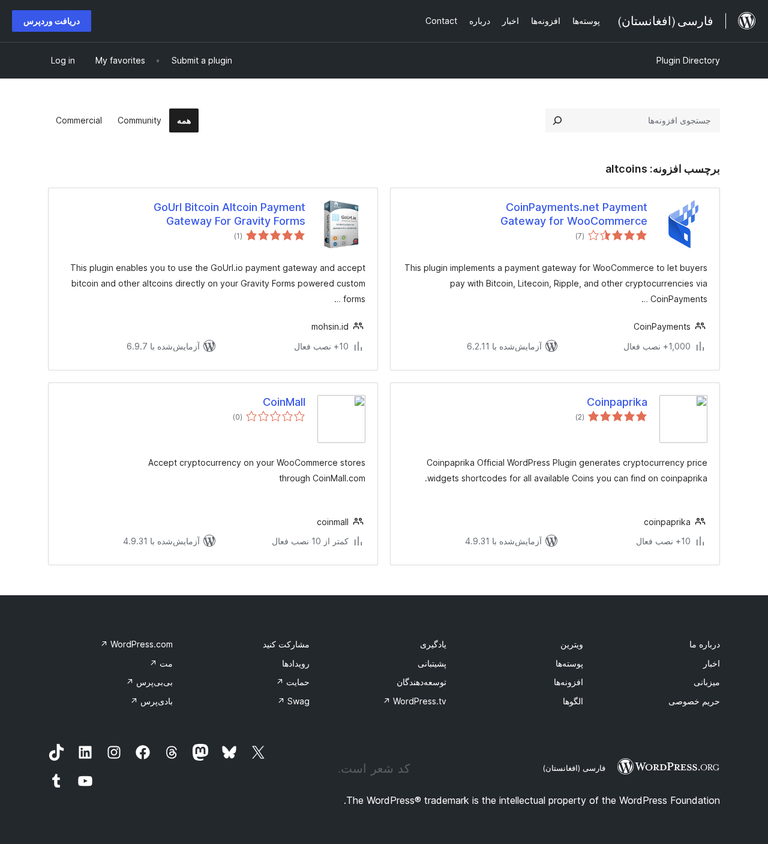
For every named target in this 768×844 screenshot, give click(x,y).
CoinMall (284, 402)
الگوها (573, 701)
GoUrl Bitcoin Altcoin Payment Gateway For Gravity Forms (229, 214)
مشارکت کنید (286, 644)
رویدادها (296, 663)
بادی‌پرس (151, 701)
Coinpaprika (617, 402)
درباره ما (704, 644)
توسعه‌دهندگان (421, 682)
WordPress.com (136, 644)
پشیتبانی (432, 663)
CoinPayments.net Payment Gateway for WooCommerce (573, 214)
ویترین (571, 644)
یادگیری (433, 644)
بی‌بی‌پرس (149, 682)
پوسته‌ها (569, 663)
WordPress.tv (414, 701)
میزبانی (707, 682)
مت (161, 663)
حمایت (293, 682)
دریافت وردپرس (51, 21)
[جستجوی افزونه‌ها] (557, 120)
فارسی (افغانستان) (573, 768)
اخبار (711, 663)
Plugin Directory (688, 60)
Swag (293, 701)
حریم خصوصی (694, 701)
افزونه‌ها (568, 682)
